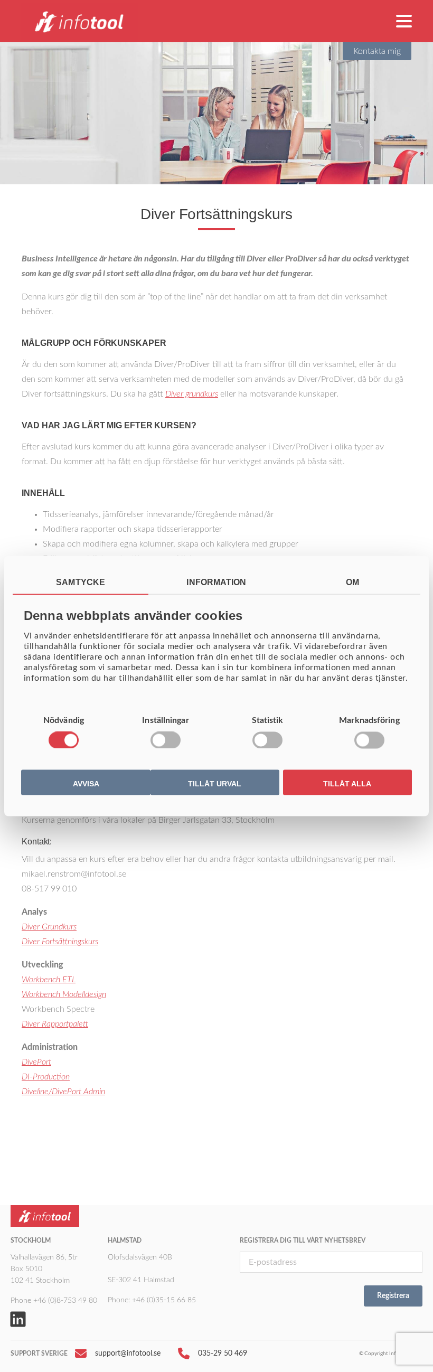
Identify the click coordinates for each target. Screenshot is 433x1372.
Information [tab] (216, 582)
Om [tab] (352, 582)
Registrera (393, 1296)
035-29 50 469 (222, 1353)
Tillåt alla (347, 783)
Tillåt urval (214, 783)
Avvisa (86, 783)
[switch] (165, 740)
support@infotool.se (128, 1353)
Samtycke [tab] (80, 582)
